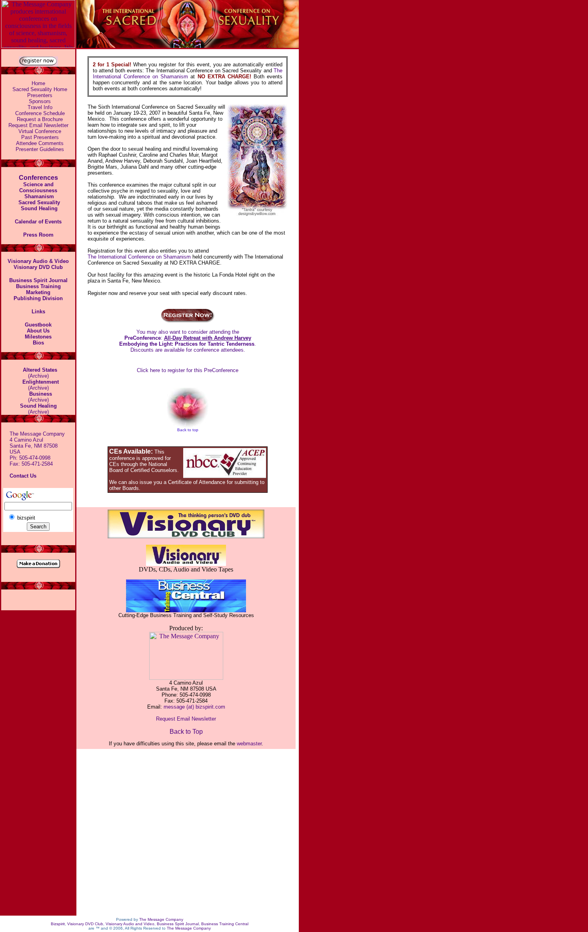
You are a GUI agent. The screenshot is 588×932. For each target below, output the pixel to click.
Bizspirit (58, 924)
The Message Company (161, 919)
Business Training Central (224, 924)
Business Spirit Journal (178, 924)
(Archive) (38, 409)
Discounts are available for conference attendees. (187, 350)
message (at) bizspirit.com (194, 707)
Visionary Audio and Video (130, 924)
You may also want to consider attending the (187, 332)
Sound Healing (39, 208)
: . (187, 341)
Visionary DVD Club (85, 924)
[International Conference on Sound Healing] (20, 208)
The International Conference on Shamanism (187, 74)
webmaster (249, 744)
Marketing (38, 292)
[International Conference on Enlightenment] (26, 393)
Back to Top (186, 731)
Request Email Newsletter (38, 125)
